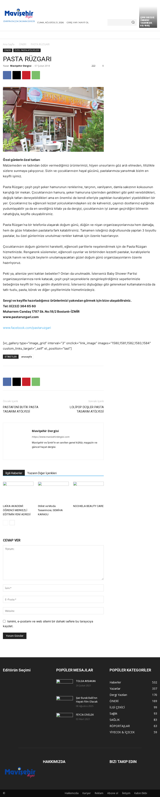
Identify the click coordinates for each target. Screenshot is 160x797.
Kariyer (86, 793)
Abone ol (112, 793)
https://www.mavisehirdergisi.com (51, 436)
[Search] (133, 22)
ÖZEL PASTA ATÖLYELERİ (27, 50)
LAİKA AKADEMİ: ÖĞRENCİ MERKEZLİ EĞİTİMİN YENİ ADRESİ (17, 510)
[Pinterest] (26, 75)
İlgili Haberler (13, 473)
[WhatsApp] (36, 75)
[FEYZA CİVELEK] (64, 718)
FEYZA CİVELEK (85, 714)
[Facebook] (7, 75)
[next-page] (12, 522)
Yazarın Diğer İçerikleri (42, 473)
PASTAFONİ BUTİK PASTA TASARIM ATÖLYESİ (20, 409)
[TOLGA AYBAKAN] (64, 684)
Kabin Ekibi (140, 793)
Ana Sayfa (8, 44)
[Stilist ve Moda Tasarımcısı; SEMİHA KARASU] (53, 492)
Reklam (99, 793)
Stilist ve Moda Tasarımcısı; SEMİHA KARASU (50, 510)
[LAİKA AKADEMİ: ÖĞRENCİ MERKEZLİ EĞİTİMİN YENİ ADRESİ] (18, 492)
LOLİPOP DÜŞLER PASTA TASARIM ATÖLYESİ (87, 409)
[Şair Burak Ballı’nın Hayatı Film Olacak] (64, 701)
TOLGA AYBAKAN (86, 681)
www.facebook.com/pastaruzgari (27, 328)
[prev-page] (5, 522)
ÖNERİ (22, 44)
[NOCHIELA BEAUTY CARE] (88, 492)
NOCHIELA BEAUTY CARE (88, 506)
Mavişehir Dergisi (20, 65)
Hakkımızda (72, 793)
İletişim (126, 793)
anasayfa (26, 356)
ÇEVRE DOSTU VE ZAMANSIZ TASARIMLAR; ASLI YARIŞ (147, 21)
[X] (16, 75)
